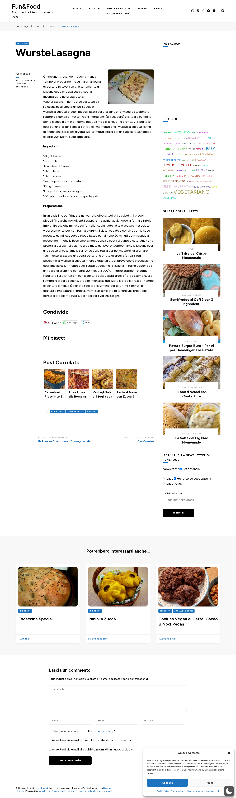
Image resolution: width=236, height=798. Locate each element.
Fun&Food (26, 6)
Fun (75, 8)
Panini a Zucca (102, 618)
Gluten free (188, 160)
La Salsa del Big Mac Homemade (191, 440)
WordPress (44, 791)
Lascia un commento (27, 85)
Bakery (194, 133)
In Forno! (22, 43)
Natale (198, 387)
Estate (142, 8)
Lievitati (212, 170)
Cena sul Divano (172, 143)
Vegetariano (191, 192)
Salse (191, 249)
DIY (203, 149)
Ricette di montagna (175, 181)
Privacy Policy (103, 731)
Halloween (200, 160)
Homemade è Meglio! (177, 165)
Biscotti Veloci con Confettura (191, 394)
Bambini (203, 132)
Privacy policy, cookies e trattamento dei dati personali (195, 791)
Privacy (168, 478)
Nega (210, 782)
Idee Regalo (170, 170)
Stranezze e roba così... (199, 187)
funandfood (23, 74)
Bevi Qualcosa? (170, 138)
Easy (210, 149)
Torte (214, 187)
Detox (198, 149)
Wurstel (92, 411)
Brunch (208, 138)
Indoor (180, 171)
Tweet (56, 322)
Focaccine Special (35, 618)
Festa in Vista (192, 154)
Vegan (168, 192)
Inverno (201, 170)
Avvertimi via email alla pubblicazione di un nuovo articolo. (93, 749)
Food (92, 8)
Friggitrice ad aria (172, 160)
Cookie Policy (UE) (117, 13)
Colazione (187, 387)
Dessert (190, 149)
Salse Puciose (206, 181)
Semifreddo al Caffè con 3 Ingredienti (191, 301)
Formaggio (57, 411)
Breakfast (194, 138)
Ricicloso (194, 181)
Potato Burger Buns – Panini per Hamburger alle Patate (191, 348)
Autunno (182, 132)
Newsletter (171, 469)
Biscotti (183, 138)
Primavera (192, 175)
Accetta (167, 782)
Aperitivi (168, 132)
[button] (229, 753)
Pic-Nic (179, 175)
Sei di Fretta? (75, 411)
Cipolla (200, 144)
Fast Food (179, 154)
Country (209, 143)
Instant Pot (190, 171)
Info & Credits (117, 8)
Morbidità (168, 176)
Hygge (205, 165)
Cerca (158, 8)
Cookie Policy (163, 791)
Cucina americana (174, 149)
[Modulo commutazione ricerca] (222, 10)
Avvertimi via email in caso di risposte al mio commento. (91, 740)
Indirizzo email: (173, 493)
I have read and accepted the (83, 731)
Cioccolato (189, 143)
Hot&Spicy (197, 165)
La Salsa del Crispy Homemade (191, 255)
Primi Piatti (206, 176)
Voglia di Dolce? (191, 295)
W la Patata (169, 198)
